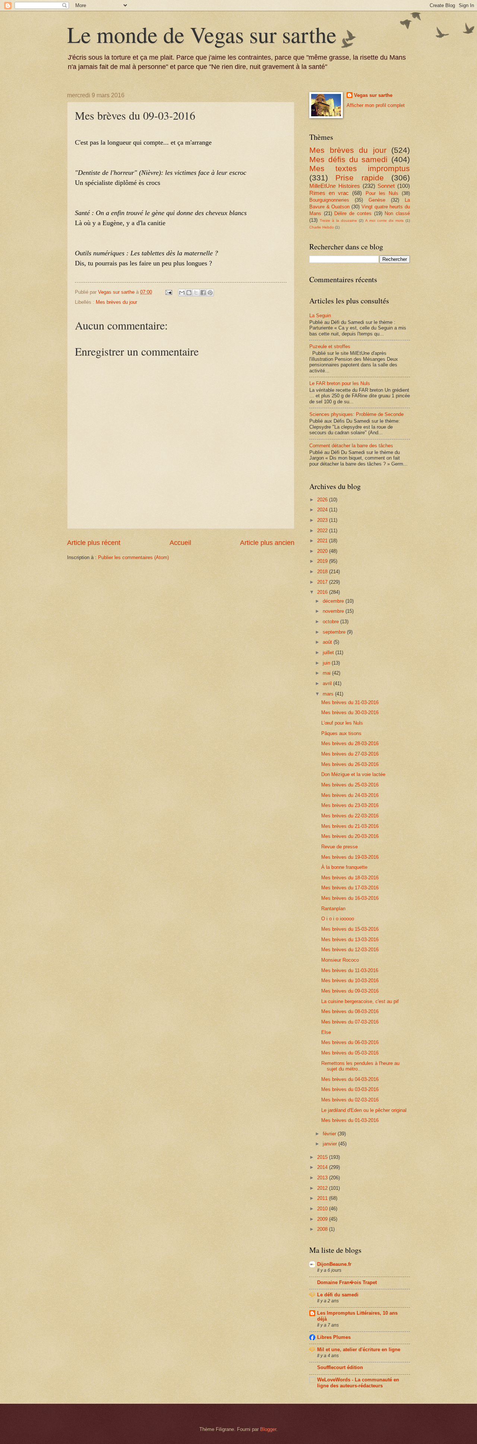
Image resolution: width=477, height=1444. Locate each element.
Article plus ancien (267, 542)
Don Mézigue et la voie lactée (353, 774)
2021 (323, 540)
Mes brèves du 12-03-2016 (350, 949)
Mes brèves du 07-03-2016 (350, 1022)
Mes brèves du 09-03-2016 (350, 991)
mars (329, 694)
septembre (335, 632)
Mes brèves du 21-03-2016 (350, 826)
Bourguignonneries (329, 200)
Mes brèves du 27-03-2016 (350, 754)
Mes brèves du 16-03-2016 (350, 898)
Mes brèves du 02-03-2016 (350, 1100)
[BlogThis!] (189, 292)
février (330, 1133)
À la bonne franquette (344, 867)
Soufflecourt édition (340, 1367)
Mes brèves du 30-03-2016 (350, 712)
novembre (334, 611)
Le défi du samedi (337, 1295)
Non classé (397, 213)
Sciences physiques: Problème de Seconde (356, 414)
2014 (323, 1167)
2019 (323, 561)
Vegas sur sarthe (373, 95)
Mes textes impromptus (359, 168)
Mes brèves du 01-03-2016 (350, 1120)
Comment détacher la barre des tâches (351, 445)
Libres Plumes (334, 1337)
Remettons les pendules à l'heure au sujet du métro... (360, 1066)
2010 (323, 1208)
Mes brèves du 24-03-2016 (350, 795)
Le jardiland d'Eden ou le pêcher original (364, 1110)
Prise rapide (359, 177)
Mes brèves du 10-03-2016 (350, 980)
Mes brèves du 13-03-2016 (350, 939)
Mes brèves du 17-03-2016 (350, 887)
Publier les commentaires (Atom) (133, 557)
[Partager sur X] (196, 292)
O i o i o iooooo (337, 918)
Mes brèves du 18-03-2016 (350, 877)
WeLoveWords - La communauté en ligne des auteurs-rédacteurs (358, 1382)
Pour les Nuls (382, 193)
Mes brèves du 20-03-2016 (350, 836)
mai (327, 673)
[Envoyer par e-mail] (182, 292)
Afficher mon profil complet (376, 105)
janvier (330, 1144)
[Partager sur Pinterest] (210, 292)
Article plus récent (93, 542)
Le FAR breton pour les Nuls (339, 383)
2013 (323, 1177)
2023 (323, 520)
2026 (323, 499)
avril (328, 683)
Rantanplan (333, 908)
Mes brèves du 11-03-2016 (349, 970)
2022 (323, 530)
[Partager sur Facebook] (203, 292)
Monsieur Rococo (340, 960)
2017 (323, 582)
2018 (323, 571)
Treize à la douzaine (338, 220)
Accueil (180, 542)
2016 (323, 592)
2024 (323, 510)
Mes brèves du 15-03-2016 (350, 929)
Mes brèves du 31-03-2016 (350, 702)
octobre (331, 621)
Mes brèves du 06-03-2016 (350, 1042)
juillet (329, 652)
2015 (323, 1157)
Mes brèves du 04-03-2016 (350, 1079)
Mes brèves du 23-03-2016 (350, 805)
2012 (323, 1188)
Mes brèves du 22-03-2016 (350, 816)
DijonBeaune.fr (334, 1264)
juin (327, 663)
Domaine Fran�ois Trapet (347, 1282)
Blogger (268, 1429)
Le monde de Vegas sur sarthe (202, 34)
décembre (334, 601)
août (328, 642)
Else (326, 1032)
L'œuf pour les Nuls (342, 723)
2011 (323, 1198)
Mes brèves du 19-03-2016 (350, 857)
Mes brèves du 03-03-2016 (350, 1089)
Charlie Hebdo (321, 227)
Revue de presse (339, 846)
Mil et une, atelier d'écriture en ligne (358, 1349)
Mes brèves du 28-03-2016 (350, 743)
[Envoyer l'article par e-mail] (168, 292)
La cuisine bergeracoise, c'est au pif (360, 1001)
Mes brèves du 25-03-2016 (350, 785)
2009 (323, 1219)
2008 (323, 1229)
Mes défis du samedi (348, 159)
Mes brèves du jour (116, 302)
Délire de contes (352, 213)
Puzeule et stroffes (329, 346)
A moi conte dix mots (384, 220)
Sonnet (386, 186)
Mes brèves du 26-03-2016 (350, 764)
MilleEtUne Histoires (334, 186)
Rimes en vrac (329, 193)
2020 (323, 551)
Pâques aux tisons (341, 733)
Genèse (377, 200)
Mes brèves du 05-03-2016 (350, 1053)
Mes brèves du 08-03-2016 (350, 1011)
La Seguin (320, 315)
